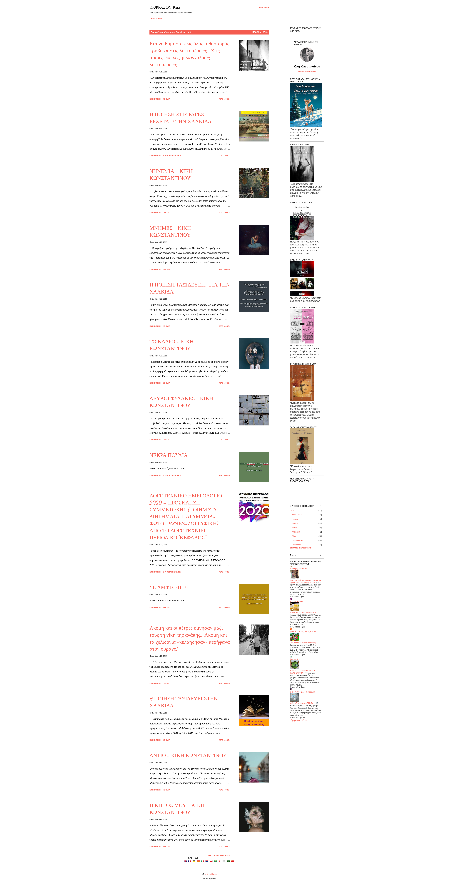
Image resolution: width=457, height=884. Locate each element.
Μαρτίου (295, 536)
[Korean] (224, 861)
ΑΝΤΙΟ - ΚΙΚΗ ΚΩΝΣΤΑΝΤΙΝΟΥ (188, 755)
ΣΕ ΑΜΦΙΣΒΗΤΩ (169, 587)
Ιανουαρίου (296, 544)
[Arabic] (229, 861)
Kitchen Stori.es (296, 601)
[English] (186, 861)
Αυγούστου (297, 515)
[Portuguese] (216, 861)
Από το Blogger (211, 874)
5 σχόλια (166, 99)
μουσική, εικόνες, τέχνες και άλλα (303, 631)
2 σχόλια (166, 269)
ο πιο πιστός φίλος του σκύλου (302, 692)
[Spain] (199, 861)
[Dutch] (207, 861)
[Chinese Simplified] (233, 861)
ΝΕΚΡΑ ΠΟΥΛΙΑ (168, 455)
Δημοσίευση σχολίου (172, 156)
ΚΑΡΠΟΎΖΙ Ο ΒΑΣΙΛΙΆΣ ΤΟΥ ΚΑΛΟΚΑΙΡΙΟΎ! (302, 671)
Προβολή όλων (260, 32)
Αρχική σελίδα (156, 18)
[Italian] (203, 861)
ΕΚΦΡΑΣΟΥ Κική (165, 7)
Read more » (224, 99)
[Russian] (212, 861)
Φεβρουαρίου (297, 540)
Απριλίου (296, 532)
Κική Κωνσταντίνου (307, 66)
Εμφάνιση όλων (299, 720)
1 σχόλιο (166, 213)
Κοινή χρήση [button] (155, 99)
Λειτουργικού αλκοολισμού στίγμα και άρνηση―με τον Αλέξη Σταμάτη (305, 581)
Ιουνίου (295, 523)
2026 (292, 510)
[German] (194, 861)
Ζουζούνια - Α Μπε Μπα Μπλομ (303, 643)
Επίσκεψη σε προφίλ (307, 72)
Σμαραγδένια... (296, 659)
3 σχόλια (166, 740)
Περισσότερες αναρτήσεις (218, 855)
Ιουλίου (295, 519)
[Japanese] (220, 861)
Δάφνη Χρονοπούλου (299, 569)
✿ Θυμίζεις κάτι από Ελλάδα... (302, 703)
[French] (190, 861)
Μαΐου (294, 527)
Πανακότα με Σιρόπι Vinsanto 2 (303, 612)
